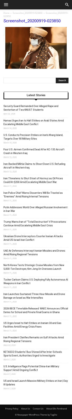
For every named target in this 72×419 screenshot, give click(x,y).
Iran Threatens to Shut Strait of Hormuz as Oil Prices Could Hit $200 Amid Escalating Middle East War (33, 180)
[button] (67, 4)
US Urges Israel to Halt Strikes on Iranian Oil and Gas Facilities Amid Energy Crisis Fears (32, 325)
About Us (25, 408)
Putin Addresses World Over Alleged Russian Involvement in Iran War (35, 209)
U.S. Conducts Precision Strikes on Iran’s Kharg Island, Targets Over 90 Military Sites (33, 137)
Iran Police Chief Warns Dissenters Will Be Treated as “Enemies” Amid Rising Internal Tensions (33, 194)
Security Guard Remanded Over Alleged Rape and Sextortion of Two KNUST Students (30, 108)
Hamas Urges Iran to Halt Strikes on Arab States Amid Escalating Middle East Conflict (33, 122)
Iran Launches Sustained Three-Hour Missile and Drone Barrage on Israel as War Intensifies (34, 296)
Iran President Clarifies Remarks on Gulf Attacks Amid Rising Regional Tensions (33, 339)
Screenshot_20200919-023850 (27, 12)
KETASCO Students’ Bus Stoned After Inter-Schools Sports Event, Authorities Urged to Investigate (32, 354)
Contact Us (38, 408)
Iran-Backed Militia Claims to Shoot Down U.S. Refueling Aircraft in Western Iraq (34, 166)
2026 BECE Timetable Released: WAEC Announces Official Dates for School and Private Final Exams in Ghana (35, 310)
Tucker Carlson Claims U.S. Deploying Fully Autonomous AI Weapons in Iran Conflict (35, 281)
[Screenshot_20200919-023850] (36, 68)
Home (6, 12)
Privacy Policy (11, 408)
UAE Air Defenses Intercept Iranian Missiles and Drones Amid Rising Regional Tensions (34, 252)
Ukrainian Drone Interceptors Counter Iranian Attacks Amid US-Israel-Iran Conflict (33, 238)
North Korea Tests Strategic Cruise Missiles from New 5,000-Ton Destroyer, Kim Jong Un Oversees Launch (33, 267)
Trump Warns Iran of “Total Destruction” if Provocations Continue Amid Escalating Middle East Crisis (34, 223)
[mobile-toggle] (6, 4)
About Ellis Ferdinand (56, 408)
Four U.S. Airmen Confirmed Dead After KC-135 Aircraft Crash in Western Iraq (33, 151)
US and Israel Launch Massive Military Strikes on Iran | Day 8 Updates (35, 382)
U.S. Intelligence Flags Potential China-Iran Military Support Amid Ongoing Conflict (31, 368)
